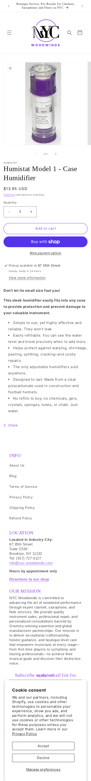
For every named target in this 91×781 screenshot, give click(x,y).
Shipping (9, 194)
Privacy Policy (24, 734)
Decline (43, 758)
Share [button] (13, 425)
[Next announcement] (82, 6)
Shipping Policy (22, 508)
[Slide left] (35, 154)
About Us (16, 465)
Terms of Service (23, 487)
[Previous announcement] (9, 6)
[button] (9, 33)
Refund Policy (20, 518)
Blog (13, 476)
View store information (27, 278)
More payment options (45, 253)
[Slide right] (56, 154)
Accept (43, 746)
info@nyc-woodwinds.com (31, 563)
